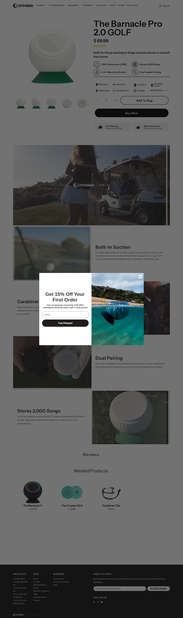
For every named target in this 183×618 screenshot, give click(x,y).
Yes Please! (65, 323)
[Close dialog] (140, 276)
